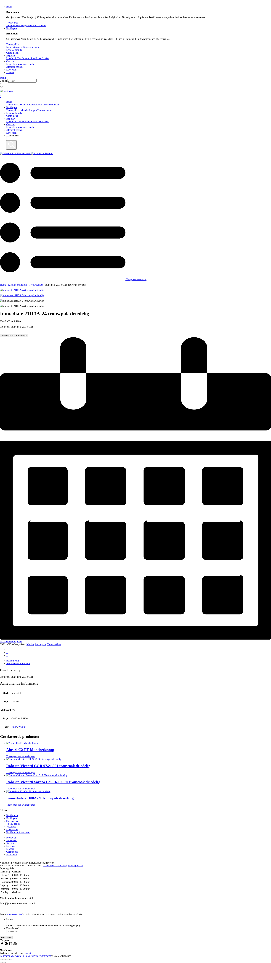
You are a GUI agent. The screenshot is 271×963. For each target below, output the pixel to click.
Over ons (10, 61)
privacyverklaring (14, 914)
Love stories (12, 829)
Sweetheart (11, 840)
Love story (12, 64)
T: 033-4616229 (51, 865)
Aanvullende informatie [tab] (18, 663)
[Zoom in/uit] (1, 959)
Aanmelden (6, 937)
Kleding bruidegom (17, 284)
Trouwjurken (13, 104)
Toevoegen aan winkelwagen (14, 335)
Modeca (10, 849)
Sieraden (24, 104)
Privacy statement (42, 956)
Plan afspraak (23, 153)
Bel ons (49, 153)
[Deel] (7, 959)
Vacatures (23, 64)
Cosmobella (12, 851)
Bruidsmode (12, 815)
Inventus (29, 953)
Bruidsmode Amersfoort (18, 832)
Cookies (28, 956)
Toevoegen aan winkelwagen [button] (20, 756)
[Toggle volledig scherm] (4, 959)
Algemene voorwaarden (12, 956)
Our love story (13, 821)
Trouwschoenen (45, 110)
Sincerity (10, 843)
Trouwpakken (13, 110)
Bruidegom (11, 28)
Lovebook (11, 69)
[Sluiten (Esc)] (10, 959)
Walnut (21, 727)
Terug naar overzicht (135, 279)
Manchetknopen (29, 110)
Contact (31, 64)
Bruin (14, 727)
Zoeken (10, 72)
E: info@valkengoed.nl (71, 865)
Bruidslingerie (36, 104)
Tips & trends (24, 121)
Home (3, 284)
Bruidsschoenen (51, 104)
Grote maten (12, 52)
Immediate (11, 854)
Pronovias (11, 837)
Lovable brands (14, 50)
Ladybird (10, 846)
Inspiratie (10, 55)
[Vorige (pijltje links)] (1, 962)
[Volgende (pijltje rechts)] (4, 962)
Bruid (9, 6)
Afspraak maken (14, 66)
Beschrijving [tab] (12, 660)
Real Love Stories (40, 121)
